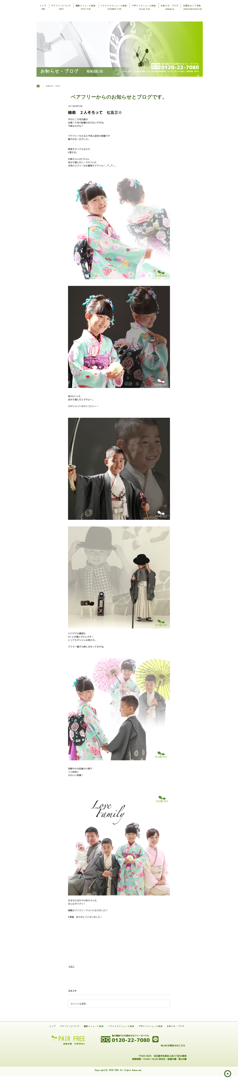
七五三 (71, 966)
